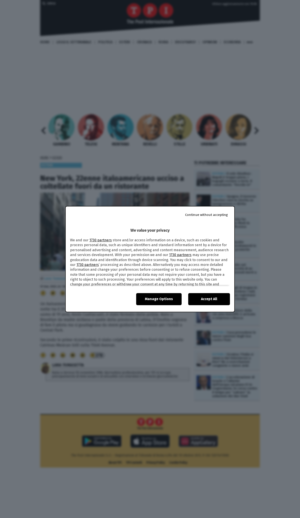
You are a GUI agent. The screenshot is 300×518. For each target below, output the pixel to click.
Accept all (209, 299)
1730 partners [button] (100, 240)
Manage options (159, 299)
